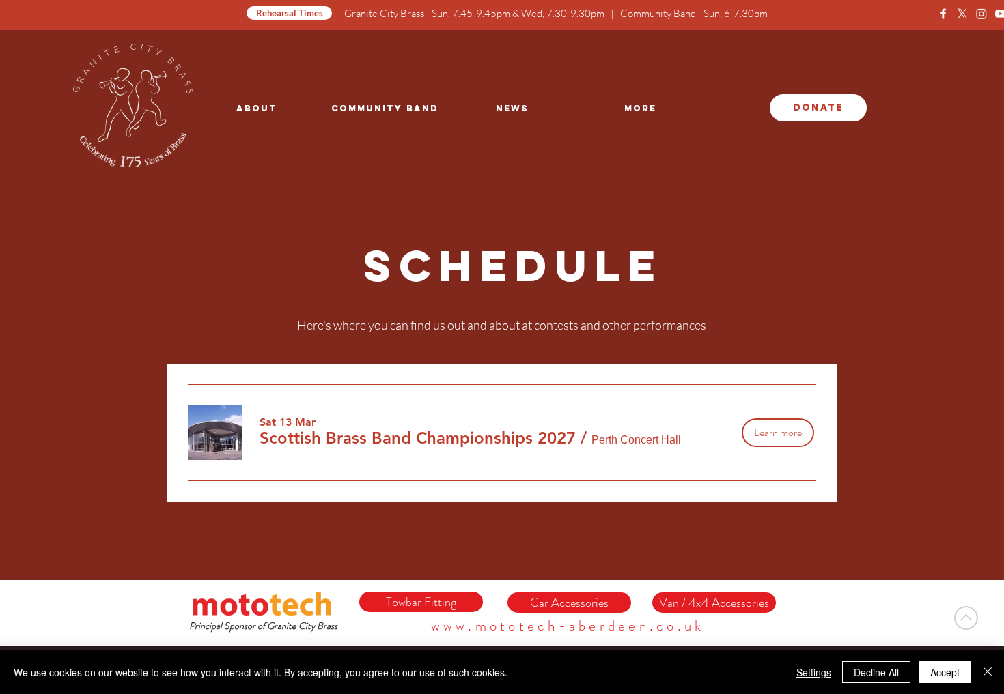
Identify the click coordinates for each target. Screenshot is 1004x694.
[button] (418, 438)
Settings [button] (813, 672)
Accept (945, 672)
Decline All (876, 672)
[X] (962, 13)
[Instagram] (981, 13)
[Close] (987, 672)
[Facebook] (943, 13)
